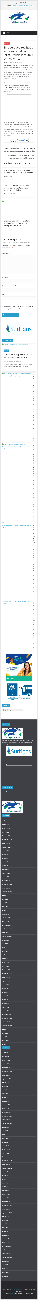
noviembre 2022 (7, 929)
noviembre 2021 (7, 973)
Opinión (6, 350)
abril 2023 (5, 910)
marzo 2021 (5, 1003)
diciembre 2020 (6, 1014)
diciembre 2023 (6, 880)
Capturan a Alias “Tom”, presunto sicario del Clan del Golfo (34, 619)
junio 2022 (5, 947)
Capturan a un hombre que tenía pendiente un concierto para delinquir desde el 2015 (17, 223)
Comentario (6, 253)
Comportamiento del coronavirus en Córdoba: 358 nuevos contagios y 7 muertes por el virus (19, 150)
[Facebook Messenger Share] (23, 140)
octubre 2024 (6, 843)
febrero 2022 (6, 962)
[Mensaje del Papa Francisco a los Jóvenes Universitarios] (19, 346)
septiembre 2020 (7, 1026)
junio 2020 (5, 1037)
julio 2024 (5, 854)
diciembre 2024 (6, 836)
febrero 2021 (6, 1007)
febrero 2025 (6, 828)
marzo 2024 (5, 869)
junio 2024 (5, 858)
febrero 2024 (6, 873)
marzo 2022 (5, 958)
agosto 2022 (5, 940)
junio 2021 (5, 992)
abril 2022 (5, 955)
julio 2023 (5, 899)
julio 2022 (5, 944)
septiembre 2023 (7, 892)
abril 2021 (5, 999)
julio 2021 (5, 988)
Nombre (5, 277)
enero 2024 (5, 877)
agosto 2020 (5, 1029)
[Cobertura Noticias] (4, 33)
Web (3, 294)
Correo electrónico (9, 286)
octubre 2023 (6, 888)
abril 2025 (5, 821)
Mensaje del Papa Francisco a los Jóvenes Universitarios (18, 356)
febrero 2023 (6, 918)
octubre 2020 (6, 1022)
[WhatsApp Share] (19, 140)
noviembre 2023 (7, 884)
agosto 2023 (5, 895)
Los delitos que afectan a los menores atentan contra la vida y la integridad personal (34, 401)
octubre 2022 (6, 932)
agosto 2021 (5, 985)
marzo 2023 (5, 914)
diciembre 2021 (6, 970)
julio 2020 (5, 1033)
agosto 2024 (5, 851)
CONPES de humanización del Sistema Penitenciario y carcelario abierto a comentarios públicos (34, 476)
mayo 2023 (5, 906)
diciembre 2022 (6, 925)
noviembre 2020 (7, 1018)
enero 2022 (5, 966)
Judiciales (6, 43)
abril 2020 (5, 1044)
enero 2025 (5, 832)
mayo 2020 (5, 1040)
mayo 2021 (5, 996)
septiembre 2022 (7, 936)
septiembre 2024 (7, 847)
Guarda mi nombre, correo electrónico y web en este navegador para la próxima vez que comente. (18, 307)
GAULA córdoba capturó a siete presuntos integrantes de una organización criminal (16, 187)
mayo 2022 (5, 951)
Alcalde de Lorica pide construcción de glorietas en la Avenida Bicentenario (21, 156)
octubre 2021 (6, 977)
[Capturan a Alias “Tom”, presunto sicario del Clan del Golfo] (16, 625)
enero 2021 (5, 1011)
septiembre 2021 (7, 981)
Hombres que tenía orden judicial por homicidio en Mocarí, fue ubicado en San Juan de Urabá (34, 554)
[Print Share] (27, 140)
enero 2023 (5, 921)
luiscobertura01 (18, 62)
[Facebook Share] (10, 140)
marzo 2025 (5, 825)
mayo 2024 (5, 862)
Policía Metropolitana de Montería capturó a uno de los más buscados (18, 171)
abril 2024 (5, 866)
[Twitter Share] (14, 140)
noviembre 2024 (7, 839)
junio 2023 (5, 903)
